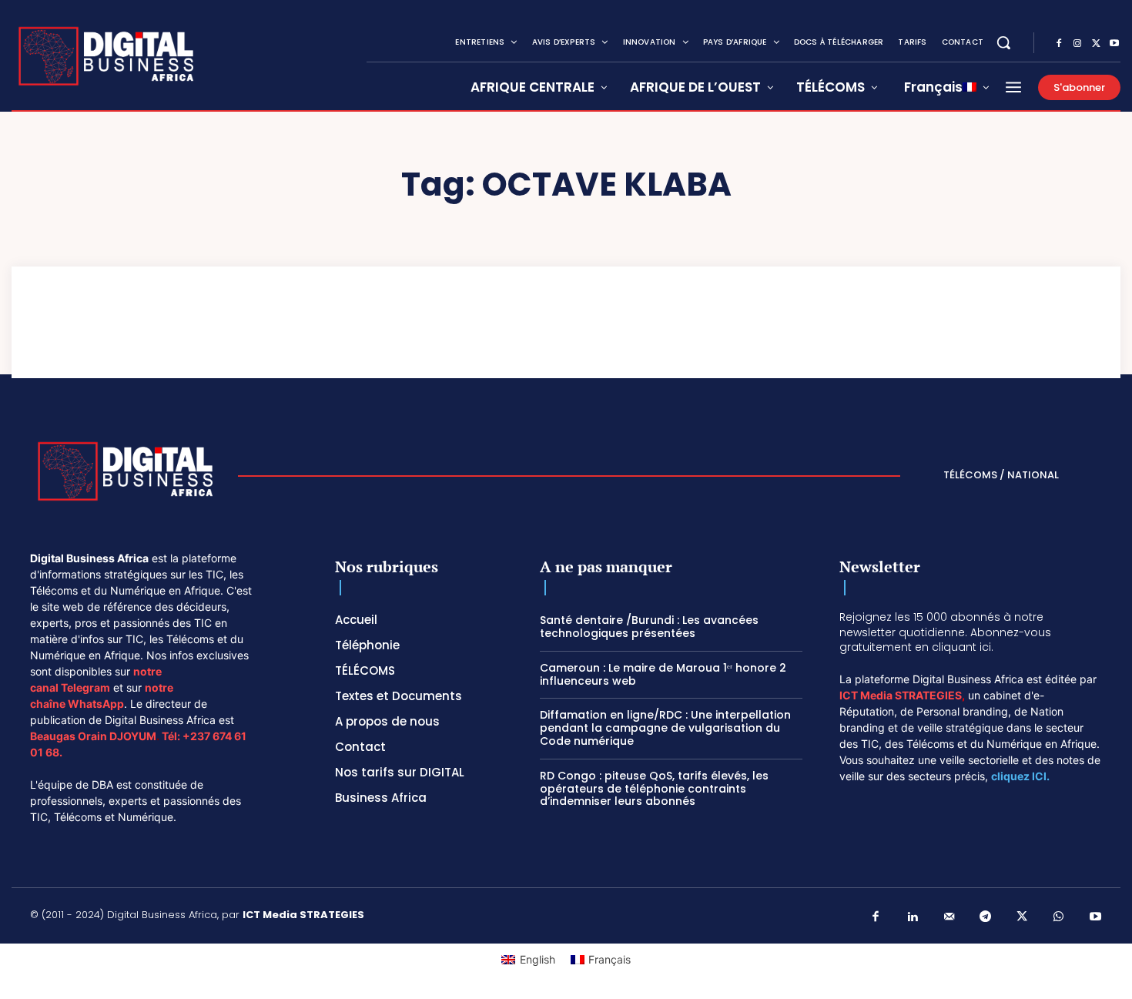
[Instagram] (1077, 44)
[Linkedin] (912, 917)
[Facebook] (1059, 44)
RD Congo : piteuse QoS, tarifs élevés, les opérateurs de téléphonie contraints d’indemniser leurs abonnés (654, 789)
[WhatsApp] (1058, 917)
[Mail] (949, 917)
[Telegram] (985, 917)
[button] (1003, 42)
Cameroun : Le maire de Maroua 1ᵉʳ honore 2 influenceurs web (663, 674)
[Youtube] (1114, 44)
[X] (1096, 44)
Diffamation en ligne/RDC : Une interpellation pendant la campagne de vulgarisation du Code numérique (665, 728)
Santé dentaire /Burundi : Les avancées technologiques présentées (649, 626)
